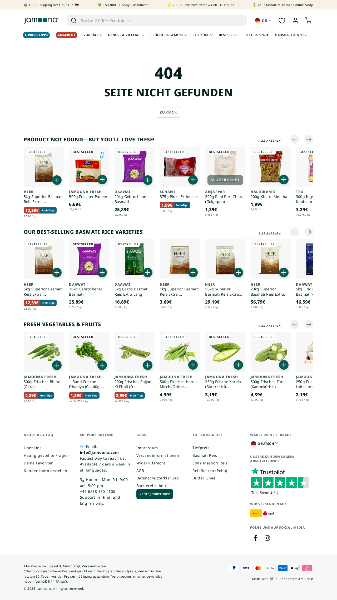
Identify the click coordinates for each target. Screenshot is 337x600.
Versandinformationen (157, 455)
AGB (140, 470)
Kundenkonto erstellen (45, 470)
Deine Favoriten (39, 462)
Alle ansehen (270, 140)
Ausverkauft (225, 179)
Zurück (168, 112)
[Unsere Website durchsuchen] (74, 20)
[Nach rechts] (307, 140)
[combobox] (149, 20)
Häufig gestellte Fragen (46, 455)
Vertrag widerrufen (155, 494)
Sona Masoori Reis (209, 462)
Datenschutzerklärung (157, 477)
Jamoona (44, 588)
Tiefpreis (200, 447)
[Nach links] (296, 140)
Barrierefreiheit (151, 485)
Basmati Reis (204, 455)
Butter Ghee (204, 477)
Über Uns (33, 447)
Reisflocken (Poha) (209, 470)
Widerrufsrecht (150, 462)
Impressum (147, 447)
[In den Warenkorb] (57, 180)
